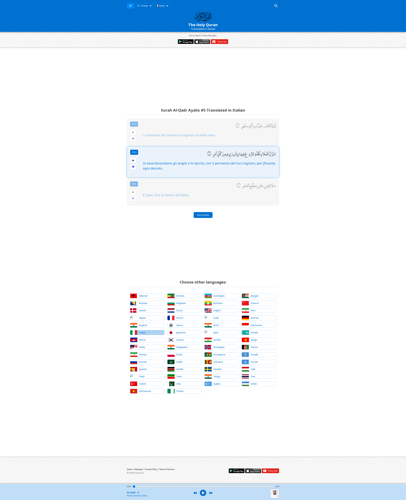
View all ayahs (203, 215)
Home (129, 469)
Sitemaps (138, 469)
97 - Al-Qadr (142, 5)
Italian (162, 5)
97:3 (134, 124)
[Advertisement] (203, 75)
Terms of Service (167, 469)
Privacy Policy (151, 469)
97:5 (134, 183)
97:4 (134, 152)
